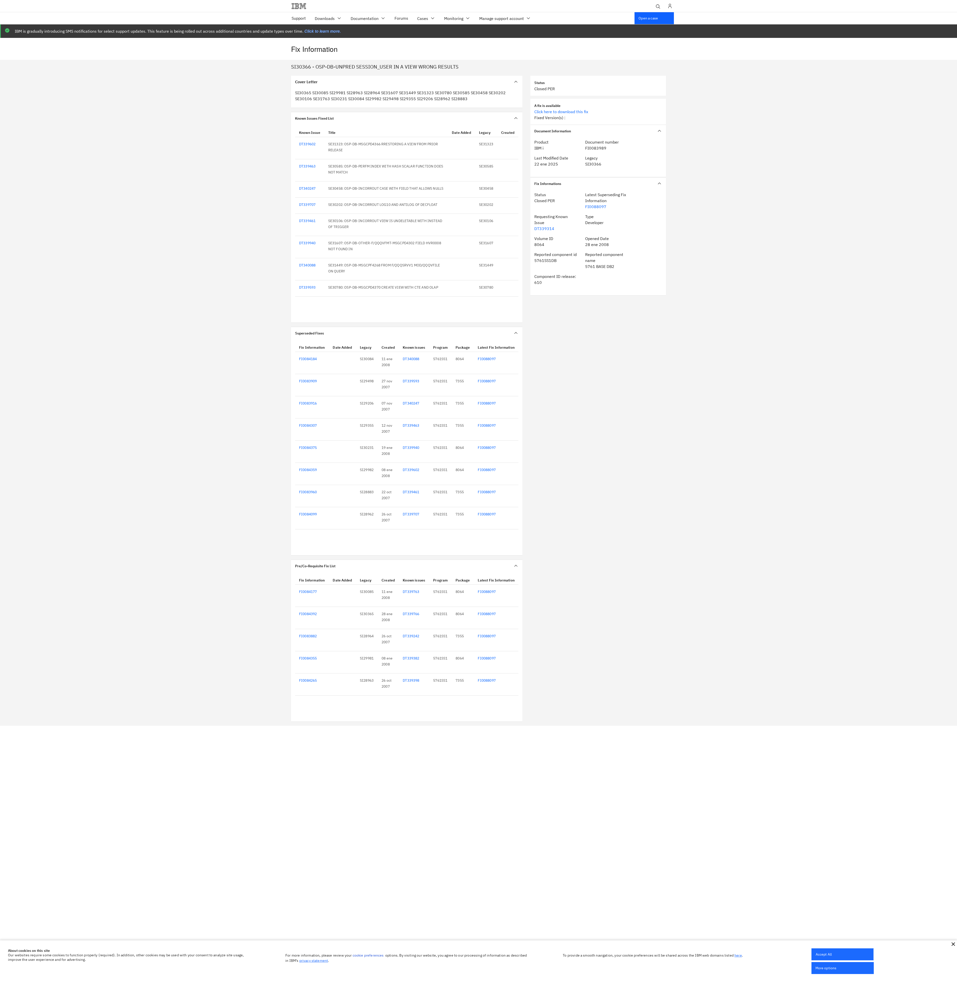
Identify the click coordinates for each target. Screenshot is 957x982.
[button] (953, 944)
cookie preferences (368, 955)
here (738, 955)
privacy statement (313, 960)
